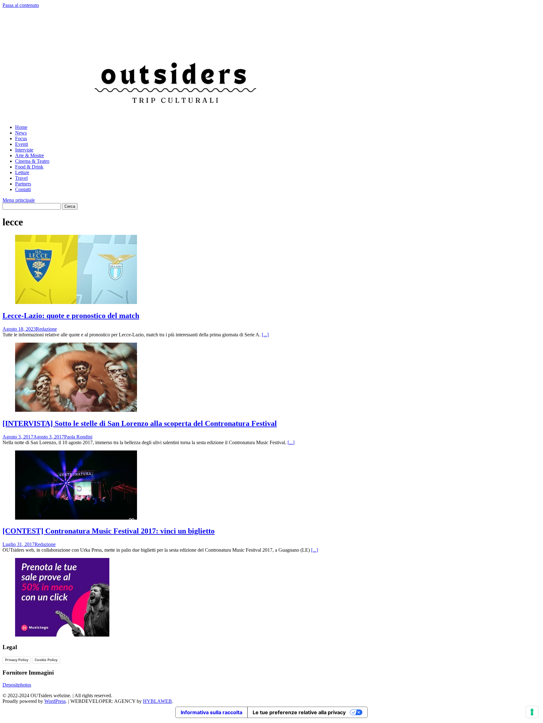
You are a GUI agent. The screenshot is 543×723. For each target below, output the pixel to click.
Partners (23, 183)
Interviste (24, 149)
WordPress (55, 701)
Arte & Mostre (29, 155)
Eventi (21, 144)
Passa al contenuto (21, 5)
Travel (21, 178)
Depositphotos (17, 684)
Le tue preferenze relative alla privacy (299, 712)
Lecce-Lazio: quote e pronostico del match (71, 316)
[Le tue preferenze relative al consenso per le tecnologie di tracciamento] (532, 712)
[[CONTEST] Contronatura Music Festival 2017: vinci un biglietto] (76, 518)
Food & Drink (29, 166)
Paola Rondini (78, 436)
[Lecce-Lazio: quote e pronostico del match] (76, 302)
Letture (22, 172)
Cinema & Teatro (32, 161)
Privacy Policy (16, 660)
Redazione (46, 329)
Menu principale (19, 200)
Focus (21, 138)
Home (21, 127)
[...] (265, 334)
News (21, 132)
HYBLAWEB (157, 701)
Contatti (23, 189)
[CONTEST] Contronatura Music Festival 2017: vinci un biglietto (109, 531)
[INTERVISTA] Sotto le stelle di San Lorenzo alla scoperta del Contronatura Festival (140, 423)
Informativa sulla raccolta (211, 712)
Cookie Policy (46, 660)
